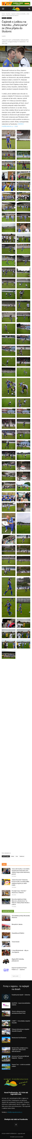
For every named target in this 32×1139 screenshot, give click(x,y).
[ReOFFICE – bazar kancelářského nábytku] (6, 1005)
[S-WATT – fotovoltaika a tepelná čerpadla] (6, 1023)
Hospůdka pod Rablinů (18, 933)
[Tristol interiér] (6, 944)
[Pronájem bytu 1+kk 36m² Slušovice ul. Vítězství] (6, 893)
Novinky (8, 14)
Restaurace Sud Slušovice (19, 1037)
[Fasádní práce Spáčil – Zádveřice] (6, 997)
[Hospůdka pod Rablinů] (6, 935)
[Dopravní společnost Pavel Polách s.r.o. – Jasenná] (6, 970)
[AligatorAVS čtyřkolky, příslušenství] (6, 961)
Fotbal (12, 856)
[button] (3, 8)
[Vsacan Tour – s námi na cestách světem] (6, 1067)
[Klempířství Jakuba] (6, 927)
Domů (3, 14)
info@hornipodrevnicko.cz (14, 1112)
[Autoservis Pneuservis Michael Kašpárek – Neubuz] (6, 1058)
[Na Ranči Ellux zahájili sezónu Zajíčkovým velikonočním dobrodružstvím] (6, 1050)
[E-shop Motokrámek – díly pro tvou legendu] (6, 953)
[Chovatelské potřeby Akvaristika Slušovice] (6, 918)
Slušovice (9, 18)
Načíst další (15, 976)
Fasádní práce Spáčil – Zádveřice (21, 995)
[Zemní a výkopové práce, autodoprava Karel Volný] (6, 1014)
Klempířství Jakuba (17, 924)
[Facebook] (16, 1124)
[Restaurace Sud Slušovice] (6, 1040)
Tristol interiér (15, 941)
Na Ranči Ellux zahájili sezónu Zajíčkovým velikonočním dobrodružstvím (20, 1049)
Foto (17, 856)
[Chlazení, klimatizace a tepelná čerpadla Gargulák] (6, 1031)
